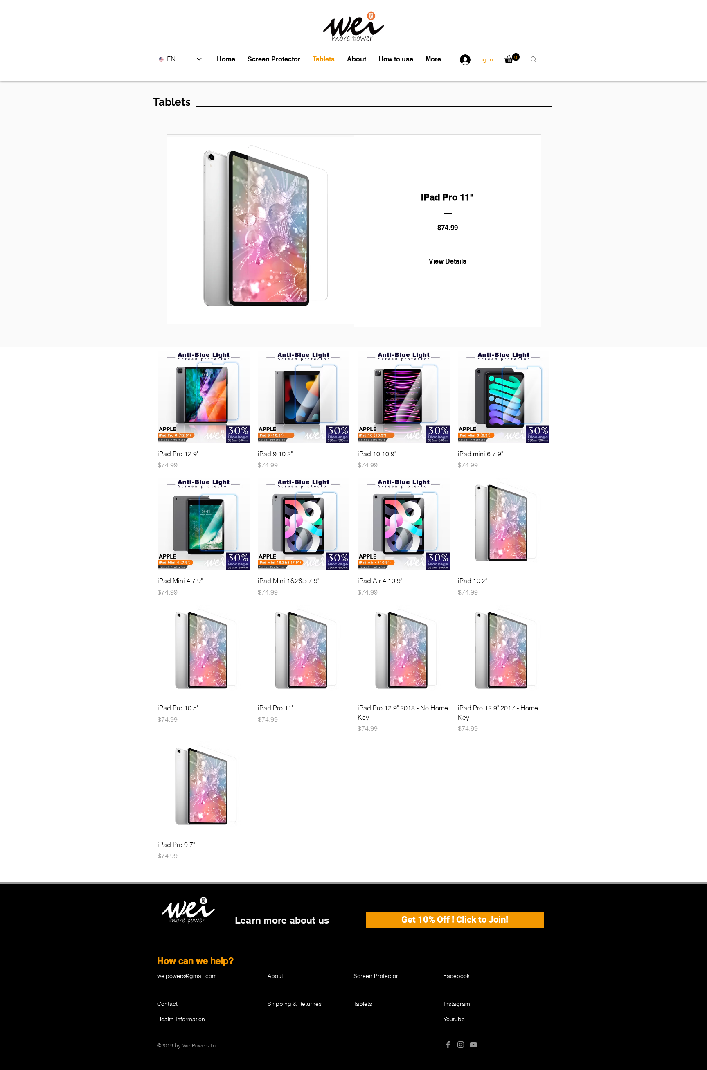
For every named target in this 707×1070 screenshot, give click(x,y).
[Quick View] (204, 397)
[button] (273, 59)
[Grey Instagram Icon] (460, 1044)
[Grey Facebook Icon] (448, 1044)
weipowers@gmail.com (187, 976)
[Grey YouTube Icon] (473, 1044)
